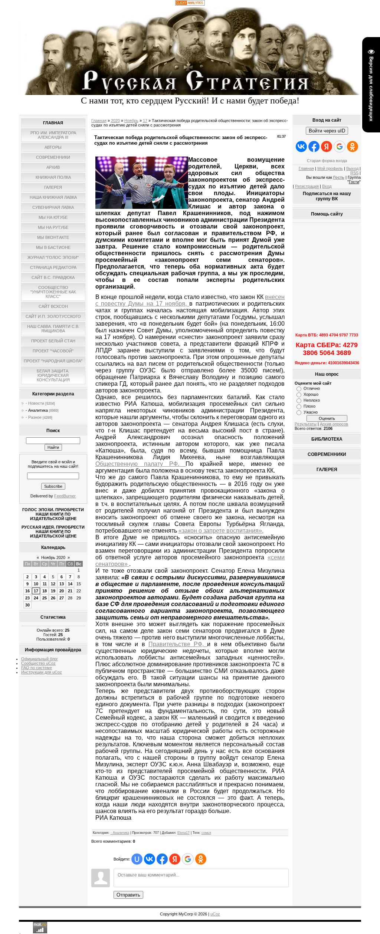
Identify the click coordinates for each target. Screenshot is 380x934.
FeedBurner (65, 496)
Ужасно (311, 412)
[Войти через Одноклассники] (200, 859)
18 (44, 591)
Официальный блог (39, 659)
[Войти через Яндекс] (174, 859)
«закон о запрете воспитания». (220, 530)
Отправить (128, 895)
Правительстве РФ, (177, 644)
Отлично (312, 388)
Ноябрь (131, 120)
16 (27, 591)
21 (70, 591)
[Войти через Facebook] (162, 859)
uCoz (215, 914)
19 (53, 591)
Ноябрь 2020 (53, 557)
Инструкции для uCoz (41, 672)
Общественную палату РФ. (140, 464)
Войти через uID (327, 131)
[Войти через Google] (188, 859)
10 (36, 584)
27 (61, 598)
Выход (352, 168)
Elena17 (183, 833)
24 (36, 598)
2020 (115, 120)
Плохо (309, 406)
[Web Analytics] (190, 4)
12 (53, 584)
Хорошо (311, 394)
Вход (326, 186)
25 (44, 598)
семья (206, 833)
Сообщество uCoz (38, 663)
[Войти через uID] (136, 859)
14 (70, 584)
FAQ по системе (36, 667)
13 (61, 584)
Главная (99, 120)
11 (45, 584)
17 (36, 591)
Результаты (306, 424)
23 (27, 598)
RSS (354, 173)
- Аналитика (37, 410)
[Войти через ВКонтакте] (149, 859)
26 (53, 598)
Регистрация (307, 186)
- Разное (34, 417)
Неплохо (312, 400)
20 (61, 591)
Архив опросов (334, 424)
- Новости (35, 403)
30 (27, 605)
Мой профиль (330, 168)
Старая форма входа (327, 160)
